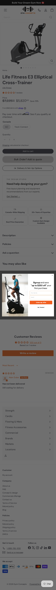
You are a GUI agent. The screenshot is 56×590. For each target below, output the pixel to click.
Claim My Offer (41, 302)
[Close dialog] (52, 275)
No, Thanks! (41, 307)
